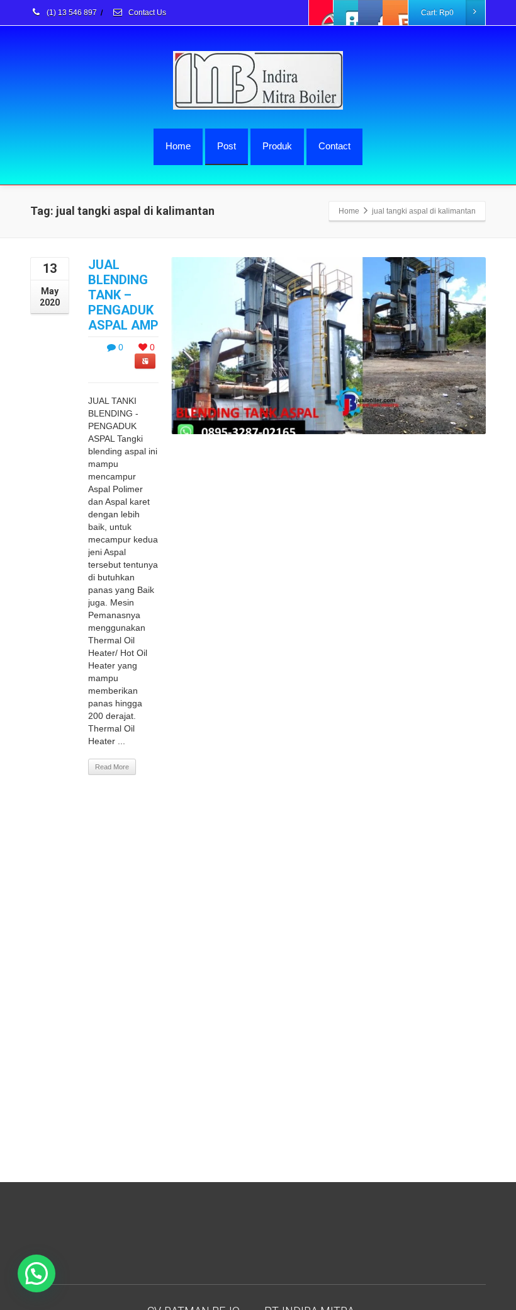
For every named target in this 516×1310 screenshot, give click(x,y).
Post (226, 146)
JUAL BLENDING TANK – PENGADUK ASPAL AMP (123, 295)
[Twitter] (346, 12)
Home (178, 146)
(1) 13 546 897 (71, 12)
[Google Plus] (370, 12)
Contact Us (146, 12)
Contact (334, 146)
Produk (277, 146)
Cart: (437, 12)
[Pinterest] (395, 12)
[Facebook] (321, 12)
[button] (36, 1273)
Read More (112, 767)
